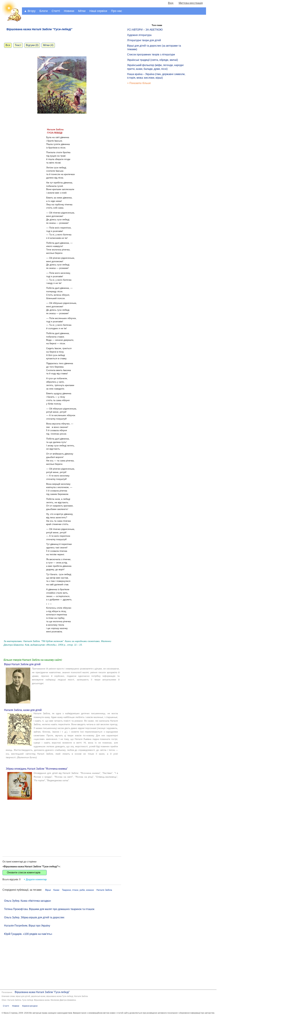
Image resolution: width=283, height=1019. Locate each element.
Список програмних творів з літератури (151, 54)
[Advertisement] (61, 825)
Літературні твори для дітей (144, 40)
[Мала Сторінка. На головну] (11, 21)
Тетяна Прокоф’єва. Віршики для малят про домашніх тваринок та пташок (49, 909)
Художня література (139, 35)
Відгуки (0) (32, 45)
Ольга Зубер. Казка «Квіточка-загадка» (27, 900)
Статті (56, 11)
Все (8, 45)
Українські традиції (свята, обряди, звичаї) (152, 60)
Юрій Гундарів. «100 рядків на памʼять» (28, 934)
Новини (69, 11)
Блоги (43, 11)
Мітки (81, 11)
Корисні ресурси (30, 1006)
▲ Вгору (30, 11)
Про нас (116, 11)
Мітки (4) (48, 45)
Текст (18, 45)
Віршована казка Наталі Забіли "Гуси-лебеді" (42, 992)
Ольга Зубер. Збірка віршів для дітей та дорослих (34, 917)
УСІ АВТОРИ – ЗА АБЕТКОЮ (145, 29)
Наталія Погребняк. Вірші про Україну (27, 925)
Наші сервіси (98, 11)
